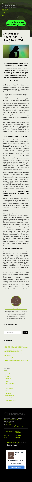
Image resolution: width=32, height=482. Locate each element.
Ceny (3, 15)
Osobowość (7, 386)
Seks (6, 391)
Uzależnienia (8, 393)
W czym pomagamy (6, 10)
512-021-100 (9, 423)
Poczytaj (3, 12)
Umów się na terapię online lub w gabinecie (16, 23)
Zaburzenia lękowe (9, 398)
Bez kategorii (8, 376)
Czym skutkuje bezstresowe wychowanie (15, 358)
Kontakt (3, 17)
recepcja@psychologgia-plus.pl (15, 426)
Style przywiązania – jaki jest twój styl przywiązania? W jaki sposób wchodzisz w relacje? (16, 346)
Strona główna (5, 9)
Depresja (7, 381)
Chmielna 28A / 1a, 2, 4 (12, 420)
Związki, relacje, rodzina (10, 400)
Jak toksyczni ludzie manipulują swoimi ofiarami (16, 360)
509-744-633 (9, 424)
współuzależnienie (9, 395)
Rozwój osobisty (9, 388)
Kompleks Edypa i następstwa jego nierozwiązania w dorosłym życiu (13, 350)
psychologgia (16, 308)
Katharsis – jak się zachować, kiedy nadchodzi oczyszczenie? (15, 354)
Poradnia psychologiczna (13, 442)
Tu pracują (4, 14)
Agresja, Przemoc (9, 374)
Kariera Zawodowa (9, 383)
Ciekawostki (8, 379)
